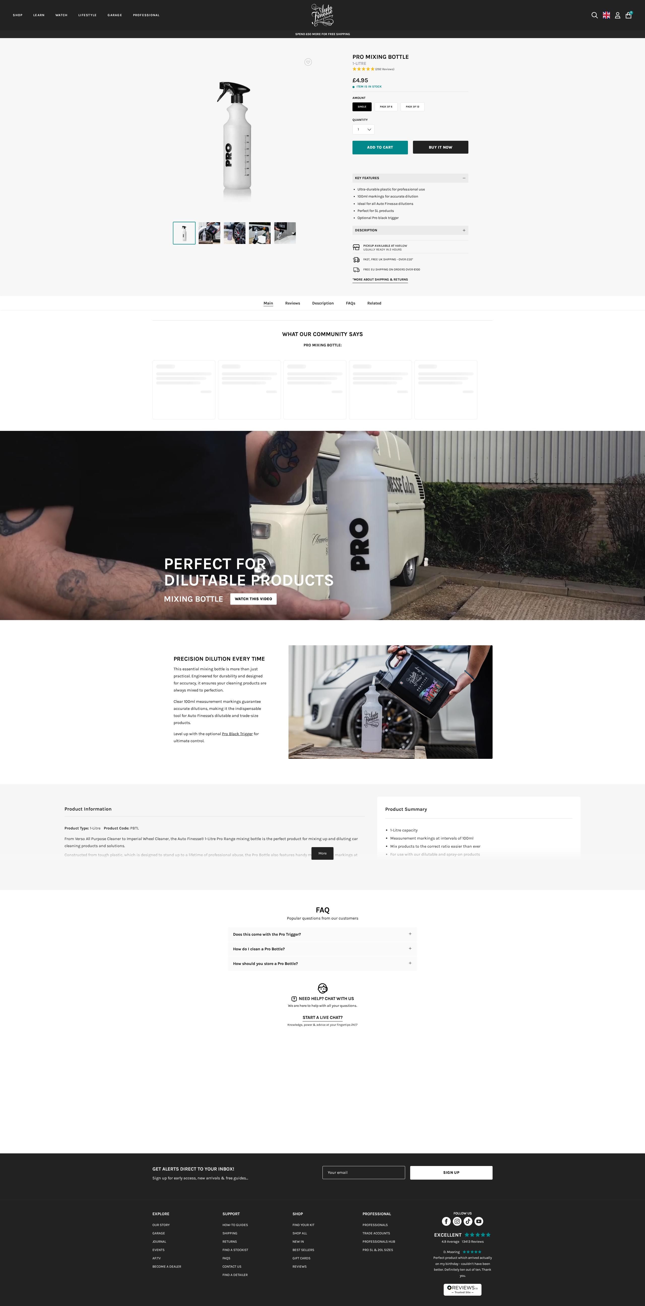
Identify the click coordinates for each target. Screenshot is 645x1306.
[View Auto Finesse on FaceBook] (446, 1224)
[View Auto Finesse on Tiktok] (468, 1224)
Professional (377, 1213)
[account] (617, 15)
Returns (229, 1241)
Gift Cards (301, 1258)
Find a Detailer (235, 1275)
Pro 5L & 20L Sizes (378, 1250)
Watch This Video (253, 599)
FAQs (226, 1258)
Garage (158, 1233)
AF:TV (156, 1258)
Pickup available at (385, 245)
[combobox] (510, 15)
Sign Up (451, 1172)
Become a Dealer (166, 1266)
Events (158, 1250)
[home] (322, 15)
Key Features (367, 178)
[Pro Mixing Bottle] (184, 233)
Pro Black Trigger (237, 733)
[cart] (628, 15)
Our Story (161, 1225)
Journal (159, 1241)
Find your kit (303, 1225)
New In (298, 1241)
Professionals (375, 1225)
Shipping (229, 1233)
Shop (298, 1213)
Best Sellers (303, 1250)
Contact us (231, 1266)
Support (231, 1213)
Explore (160, 1213)
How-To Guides (235, 1225)
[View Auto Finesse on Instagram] (457, 1224)
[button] (410, 69)
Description (366, 230)
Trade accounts (376, 1233)
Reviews (300, 1266)
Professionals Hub (379, 1241)
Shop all (300, 1233)
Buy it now (441, 147)
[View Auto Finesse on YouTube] (478, 1224)
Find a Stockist (235, 1250)
